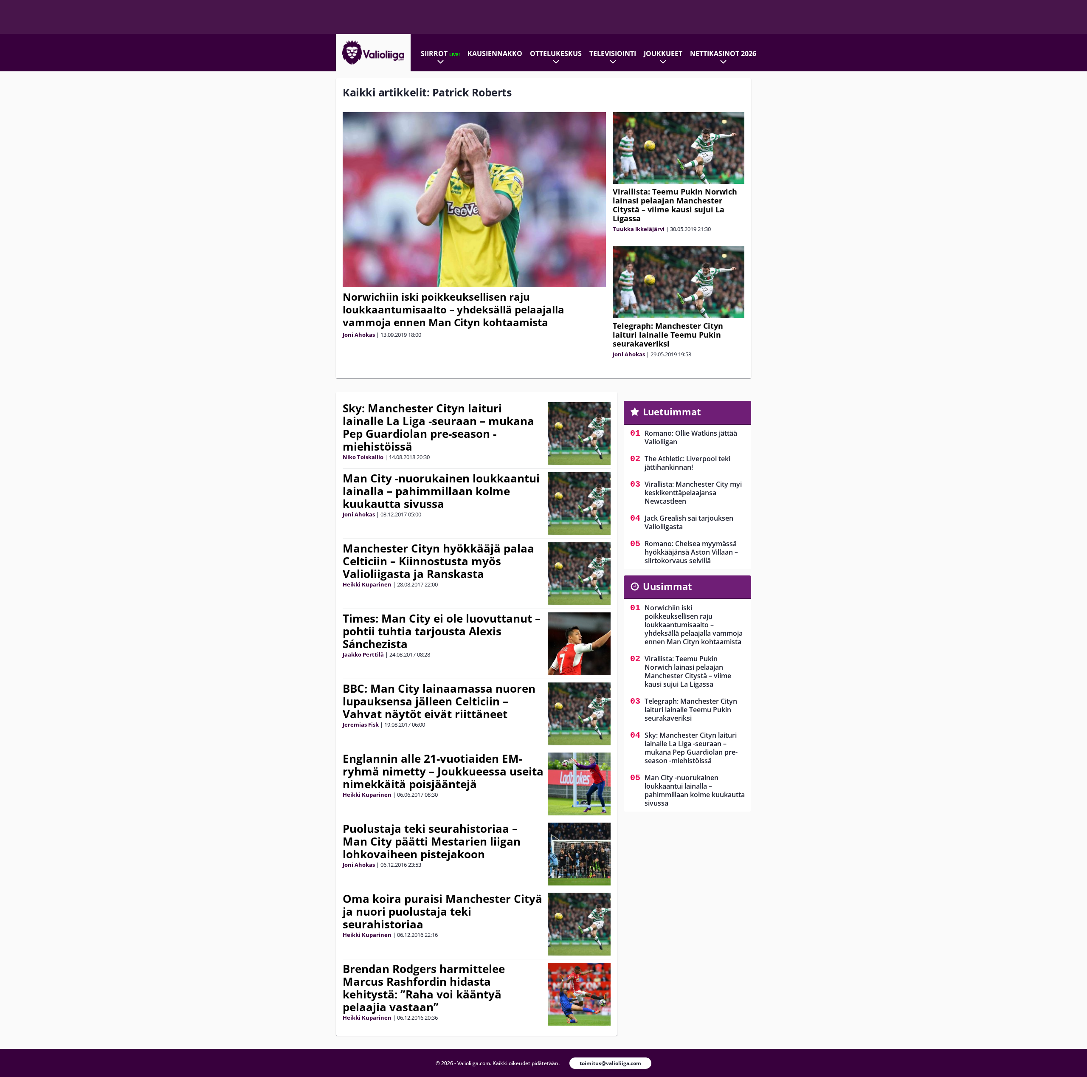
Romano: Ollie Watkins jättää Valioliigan (691, 437)
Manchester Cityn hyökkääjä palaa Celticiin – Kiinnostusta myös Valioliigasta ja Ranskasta (438, 561)
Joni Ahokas (359, 334)
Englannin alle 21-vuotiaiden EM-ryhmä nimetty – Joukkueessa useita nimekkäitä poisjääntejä (443, 771)
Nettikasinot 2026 (723, 53)
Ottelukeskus (556, 53)
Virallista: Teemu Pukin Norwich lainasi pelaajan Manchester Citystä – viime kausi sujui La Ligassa (675, 204)
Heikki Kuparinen (367, 584)
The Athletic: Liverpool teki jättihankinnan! (687, 463)
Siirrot (440, 53)
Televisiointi (612, 53)
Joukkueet (663, 53)
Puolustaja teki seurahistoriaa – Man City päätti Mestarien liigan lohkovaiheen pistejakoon (432, 841)
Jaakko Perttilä (363, 654)
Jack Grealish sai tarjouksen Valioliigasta (689, 522)
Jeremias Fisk (361, 724)
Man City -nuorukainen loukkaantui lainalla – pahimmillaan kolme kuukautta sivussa (441, 491)
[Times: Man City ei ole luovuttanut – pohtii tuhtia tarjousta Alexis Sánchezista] (579, 643)
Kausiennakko (494, 53)
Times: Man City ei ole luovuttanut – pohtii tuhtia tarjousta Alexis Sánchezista (442, 631)
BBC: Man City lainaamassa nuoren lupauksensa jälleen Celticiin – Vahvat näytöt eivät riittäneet (439, 701)
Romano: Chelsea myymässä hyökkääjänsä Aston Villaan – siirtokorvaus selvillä (691, 552)
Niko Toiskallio (363, 457)
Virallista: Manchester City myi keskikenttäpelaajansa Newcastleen (693, 492)
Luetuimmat (672, 411)
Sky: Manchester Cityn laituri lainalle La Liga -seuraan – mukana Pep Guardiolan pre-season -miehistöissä (438, 427)
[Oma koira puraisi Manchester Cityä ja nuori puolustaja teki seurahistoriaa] (579, 924)
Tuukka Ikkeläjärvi (639, 229)
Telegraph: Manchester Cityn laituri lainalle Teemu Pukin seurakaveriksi (668, 335)
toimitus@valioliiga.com (610, 1063)
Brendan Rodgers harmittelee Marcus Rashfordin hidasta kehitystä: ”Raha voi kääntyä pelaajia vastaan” (424, 988)
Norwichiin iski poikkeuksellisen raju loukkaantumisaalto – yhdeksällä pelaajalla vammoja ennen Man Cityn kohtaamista (453, 309)
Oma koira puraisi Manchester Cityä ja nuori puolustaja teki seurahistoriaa (442, 911)
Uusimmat (667, 586)
